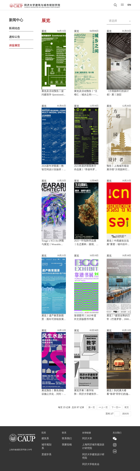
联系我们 (67, 438)
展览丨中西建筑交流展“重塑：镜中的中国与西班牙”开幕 (118, 242)
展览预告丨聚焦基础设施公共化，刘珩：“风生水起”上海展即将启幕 (53, 392)
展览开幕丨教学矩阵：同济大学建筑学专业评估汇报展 (85, 392)
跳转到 (125, 413)
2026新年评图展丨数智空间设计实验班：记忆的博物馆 (53, 168)
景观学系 (46, 454)
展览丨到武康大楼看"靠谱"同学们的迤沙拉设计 (119, 392)
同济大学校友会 (90, 464)
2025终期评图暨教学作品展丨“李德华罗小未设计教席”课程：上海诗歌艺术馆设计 (85, 168)
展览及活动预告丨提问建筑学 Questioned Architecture (53, 93)
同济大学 (87, 438)
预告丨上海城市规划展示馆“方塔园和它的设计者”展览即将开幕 (118, 168)
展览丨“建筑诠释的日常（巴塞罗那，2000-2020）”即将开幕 (118, 317)
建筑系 (45, 438)
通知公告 (14, 37)
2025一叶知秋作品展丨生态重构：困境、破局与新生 (85, 242)
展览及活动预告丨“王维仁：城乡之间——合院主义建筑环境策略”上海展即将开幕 (85, 93)
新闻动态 (14, 28)
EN (129, 4)
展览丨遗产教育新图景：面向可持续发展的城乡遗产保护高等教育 (53, 317)
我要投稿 (67, 444)
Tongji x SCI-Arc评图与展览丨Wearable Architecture (53, 242)
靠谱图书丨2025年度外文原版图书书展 (85, 317)
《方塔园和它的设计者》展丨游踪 (118, 93)
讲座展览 (14, 45)
